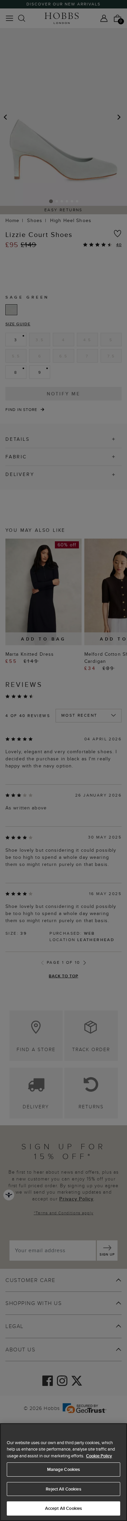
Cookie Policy (99, 1456)
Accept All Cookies (63, 1508)
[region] (63, 1472)
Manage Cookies (63, 1469)
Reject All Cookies (63, 1489)
